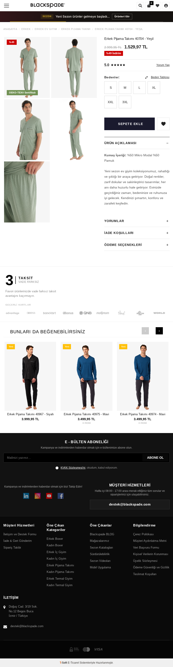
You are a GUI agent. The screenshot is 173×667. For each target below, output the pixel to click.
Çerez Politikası (143, 534)
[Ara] (140, 5)
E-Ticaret (73, 662)
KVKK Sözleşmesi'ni (73, 467)
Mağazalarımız (99, 540)
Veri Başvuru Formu (146, 547)
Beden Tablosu (160, 77)
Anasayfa (10, 29)
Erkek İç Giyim (56, 552)
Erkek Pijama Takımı (76, 29)
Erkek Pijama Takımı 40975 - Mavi (86, 414)
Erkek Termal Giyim (60, 578)
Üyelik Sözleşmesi (145, 561)
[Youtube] (49, 496)
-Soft (64, 662)
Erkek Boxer (55, 538)
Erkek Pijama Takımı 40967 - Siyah (30, 414)
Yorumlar (114, 221)
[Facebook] (61, 496)
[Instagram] (38, 496)
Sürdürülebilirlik (100, 554)
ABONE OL (155, 457)
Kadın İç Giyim (56, 558)
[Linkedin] (26, 496)
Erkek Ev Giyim (46, 29)
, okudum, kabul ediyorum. (89, 467)
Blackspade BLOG (102, 534)
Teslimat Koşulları (145, 574)
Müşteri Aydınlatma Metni (149, 540)
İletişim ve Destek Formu (19, 534)
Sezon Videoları (100, 561)
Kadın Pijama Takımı (60, 572)
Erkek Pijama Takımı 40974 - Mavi (142, 414)
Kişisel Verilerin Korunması (150, 554)
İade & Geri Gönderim (17, 540)
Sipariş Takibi (12, 547)
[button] (145, 330)
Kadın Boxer (55, 545)
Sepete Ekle (130, 124)
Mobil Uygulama (100, 567)
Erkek (25, 29)
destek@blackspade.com (26, 626)
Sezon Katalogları (101, 547)
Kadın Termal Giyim (60, 585)
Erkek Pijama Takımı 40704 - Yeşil (119, 29)
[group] (26, 67)
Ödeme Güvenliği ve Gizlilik (151, 567)
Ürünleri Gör (122, 16)
